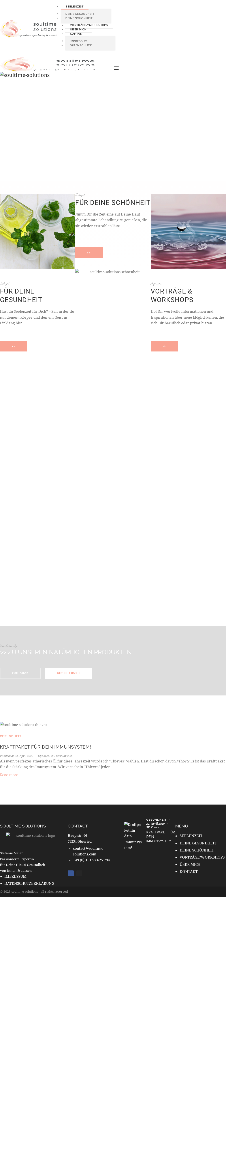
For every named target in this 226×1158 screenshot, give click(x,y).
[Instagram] (79, 873)
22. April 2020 (16, 756)
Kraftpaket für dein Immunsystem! (45, 747)
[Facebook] (71, 873)
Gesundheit (10, 736)
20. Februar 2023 (55, 756)
